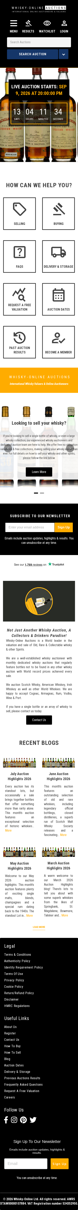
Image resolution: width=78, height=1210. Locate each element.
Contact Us (11, 1040)
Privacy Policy (14, 980)
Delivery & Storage (17, 1072)
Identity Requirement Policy (23, 967)
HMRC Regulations (17, 1006)
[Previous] (8, 448)
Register (10, 1033)
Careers (9, 1097)
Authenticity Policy (17, 961)
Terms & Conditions (17, 955)
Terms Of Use (13, 974)
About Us (10, 1027)
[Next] (70, 448)
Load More (39, 927)
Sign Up (64, 527)
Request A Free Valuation (21, 1091)
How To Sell (12, 1052)
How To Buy (12, 1046)
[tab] (36, 493)
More (8, 830)
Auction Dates (14, 1065)
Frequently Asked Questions (23, 1084)
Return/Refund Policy (19, 993)
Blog (7, 1059)
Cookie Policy (13, 987)
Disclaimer (11, 999)
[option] (39, 112)
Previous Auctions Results (22, 1078)
